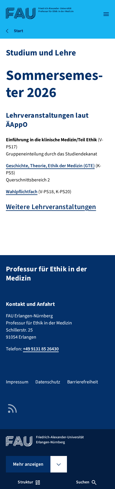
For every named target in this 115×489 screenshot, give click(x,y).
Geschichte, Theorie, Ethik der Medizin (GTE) (50, 166)
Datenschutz (47, 382)
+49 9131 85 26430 (41, 349)
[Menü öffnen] (106, 14)
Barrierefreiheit (82, 382)
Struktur (25, 482)
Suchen (83, 482)
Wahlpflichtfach (21, 191)
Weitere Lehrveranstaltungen (51, 207)
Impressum (17, 382)
